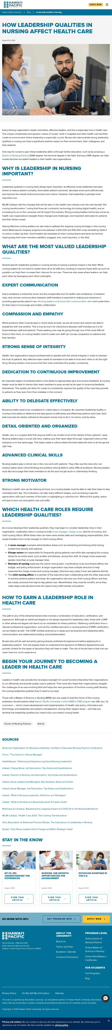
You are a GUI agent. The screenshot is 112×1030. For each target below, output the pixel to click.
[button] (106, 998)
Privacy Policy (9, 993)
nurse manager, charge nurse (67, 531)
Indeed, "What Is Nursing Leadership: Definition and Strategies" (34, 795)
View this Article (17, 898)
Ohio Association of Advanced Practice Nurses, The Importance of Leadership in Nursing (47, 822)
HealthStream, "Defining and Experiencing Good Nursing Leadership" (37, 761)
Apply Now (96, 4)
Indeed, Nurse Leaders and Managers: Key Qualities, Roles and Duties (37, 781)
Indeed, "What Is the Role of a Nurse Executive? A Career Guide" (34, 802)
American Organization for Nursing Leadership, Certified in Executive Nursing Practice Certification (52, 748)
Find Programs (92, 973)
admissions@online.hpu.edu (18, 946)
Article (41, 723)
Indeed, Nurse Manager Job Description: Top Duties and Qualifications (37, 788)
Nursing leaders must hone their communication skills (65, 301)
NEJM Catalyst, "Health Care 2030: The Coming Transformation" (34, 815)
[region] (56, 1024)
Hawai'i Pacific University (11, 12)
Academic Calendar (66, 951)
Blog (29, 12)
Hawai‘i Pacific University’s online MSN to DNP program (63, 701)
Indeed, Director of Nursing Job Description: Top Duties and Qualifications (39, 775)
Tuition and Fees (64, 946)
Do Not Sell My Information (35, 993)
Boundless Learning (34, 999)
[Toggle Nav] (107, 5)
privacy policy (61, 1025)
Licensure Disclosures (67, 957)
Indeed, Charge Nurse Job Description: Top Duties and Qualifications (37, 768)
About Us (60, 941)
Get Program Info (59, 919)
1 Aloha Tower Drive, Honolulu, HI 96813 (25, 948)
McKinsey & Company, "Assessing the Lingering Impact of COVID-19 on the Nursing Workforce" (50, 808)
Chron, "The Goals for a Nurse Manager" (22, 754)
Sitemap (59, 993)
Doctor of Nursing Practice (15, 155)
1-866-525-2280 (21, 943)
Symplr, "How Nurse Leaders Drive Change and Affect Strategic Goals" (37, 829)
